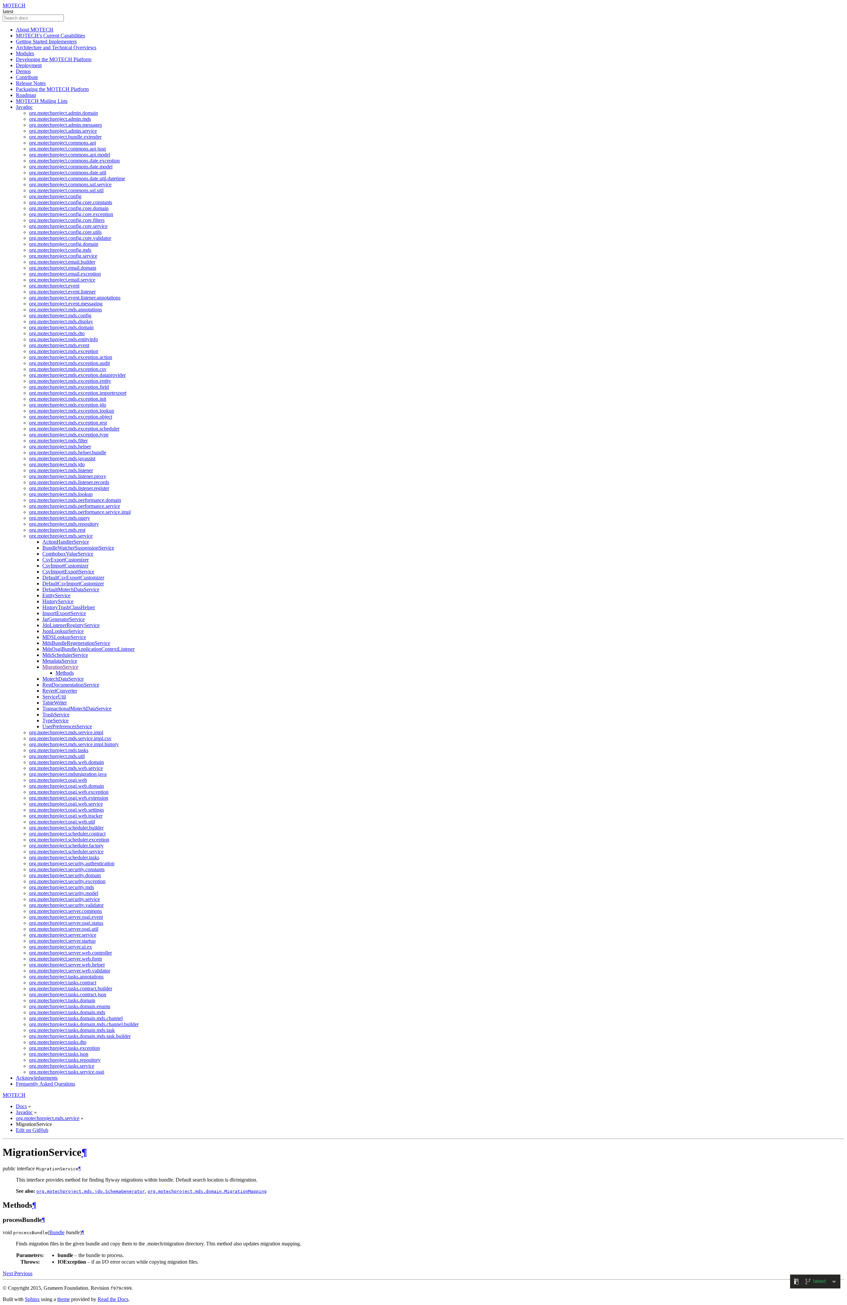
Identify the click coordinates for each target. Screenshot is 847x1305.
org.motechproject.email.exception (65, 274)
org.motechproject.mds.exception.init (67, 399)
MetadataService (59, 661)
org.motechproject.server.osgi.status (66, 923)
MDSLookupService (64, 637)
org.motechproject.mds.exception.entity (70, 381)
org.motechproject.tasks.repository (65, 1060)
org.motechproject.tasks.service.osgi (66, 1072)
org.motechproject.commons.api (62, 143)
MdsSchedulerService (65, 655)
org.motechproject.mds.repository (64, 524)
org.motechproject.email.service (62, 280)
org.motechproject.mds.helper (60, 446)
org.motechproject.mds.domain (61, 327)
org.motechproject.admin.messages (65, 125)
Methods (65, 673)
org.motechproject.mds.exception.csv (68, 369)
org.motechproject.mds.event (59, 345)
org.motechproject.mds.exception (63, 351)
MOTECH (14, 5)
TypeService (55, 720)
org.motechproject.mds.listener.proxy (67, 476)
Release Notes (31, 83)
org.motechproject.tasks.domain (62, 1000)
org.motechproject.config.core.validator (70, 238)
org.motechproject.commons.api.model (69, 155)
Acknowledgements (37, 1078)
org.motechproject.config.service (63, 256)
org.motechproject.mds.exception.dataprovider (77, 375)
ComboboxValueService (67, 554)
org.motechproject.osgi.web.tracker (66, 816)
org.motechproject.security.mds (61, 887)
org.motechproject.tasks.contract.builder (70, 988)
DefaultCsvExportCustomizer (73, 577)
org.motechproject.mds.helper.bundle (67, 452)
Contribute (27, 77)
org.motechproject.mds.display (61, 321)
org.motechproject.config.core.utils (65, 232)
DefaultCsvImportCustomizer (73, 583)
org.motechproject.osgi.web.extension (68, 798)
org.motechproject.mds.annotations (65, 309)
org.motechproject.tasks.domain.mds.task (72, 1030)
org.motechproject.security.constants (67, 869)
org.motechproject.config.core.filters (67, 220)
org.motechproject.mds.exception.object (70, 417)
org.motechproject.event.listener (62, 291)
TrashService (55, 714)
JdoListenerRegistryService (71, 625)
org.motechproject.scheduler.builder (66, 828)
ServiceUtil (54, 696)
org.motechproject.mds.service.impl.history (74, 744)
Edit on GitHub (32, 1130)
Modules (25, 53)
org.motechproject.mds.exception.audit (69, 363)
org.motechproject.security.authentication (71, 863)
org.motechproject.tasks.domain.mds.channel (76, 1018)
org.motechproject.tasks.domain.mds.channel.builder (84, 1024)
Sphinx (32, 1299)
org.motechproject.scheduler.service (66, 851)
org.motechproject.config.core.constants (70, 202)
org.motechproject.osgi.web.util (62, 822)
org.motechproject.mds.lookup (61, 494)
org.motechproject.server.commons (65, 911)
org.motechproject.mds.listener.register (69, 488)
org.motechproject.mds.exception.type (69, 434)
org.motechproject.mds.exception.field (69, 387)
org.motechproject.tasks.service (61, 1066)
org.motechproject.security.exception (67, 881)
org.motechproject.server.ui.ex (60, 947)
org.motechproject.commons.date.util (67, 172)
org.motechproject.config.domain (63, 244)
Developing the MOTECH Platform (53, 59)
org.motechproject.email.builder (62, 262)
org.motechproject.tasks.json (58, 1054)
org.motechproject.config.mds (60, 250)
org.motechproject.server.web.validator (69, 970)
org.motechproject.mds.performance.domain (75, 500)
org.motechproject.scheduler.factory (66, 845)
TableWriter (54, 702)
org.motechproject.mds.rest (57, 530)
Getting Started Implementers (46, 41)
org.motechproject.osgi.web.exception (69, 792)
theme (63, 1299)
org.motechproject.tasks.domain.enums (69, 1006)
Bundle (57, 1232)
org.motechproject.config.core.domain (69, 208)
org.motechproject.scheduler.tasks (64, 857)
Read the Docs (113, 1299)
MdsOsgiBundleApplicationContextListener (88, 649)
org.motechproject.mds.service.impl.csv (70, 738)
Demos (23, 71)
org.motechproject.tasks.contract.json (67, 994)
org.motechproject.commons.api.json (67, 149)
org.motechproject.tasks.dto (57, 1042)
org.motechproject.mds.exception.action (70, 357)
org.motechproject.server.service (62, 935)
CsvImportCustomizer (65, 565)
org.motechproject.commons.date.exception (74, 160)
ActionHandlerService (65, 542)
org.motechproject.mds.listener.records (69, 482)
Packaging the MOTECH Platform (52, 89)
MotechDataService (63, 679)
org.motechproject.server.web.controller (70, 953)
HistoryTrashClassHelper (68, 607)
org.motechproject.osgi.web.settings (66, 810)
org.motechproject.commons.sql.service (70, 184)
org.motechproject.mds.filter (58, 440)
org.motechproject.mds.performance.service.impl (80, 512)
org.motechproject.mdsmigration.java (68, 774)
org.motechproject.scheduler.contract (67, 833)
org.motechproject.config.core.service (68, 226)
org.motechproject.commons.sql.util (66, 190)
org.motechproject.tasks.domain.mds (67, 1012)
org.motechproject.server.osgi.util (63, 929)
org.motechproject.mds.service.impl (66, 732)
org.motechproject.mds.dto (57, 333)
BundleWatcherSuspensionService (78, 548)
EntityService (56, 595)
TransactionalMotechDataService (76, 708)
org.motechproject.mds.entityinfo (63, 339)
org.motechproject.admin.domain (63, 113)
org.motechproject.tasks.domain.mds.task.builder (80, 1036)
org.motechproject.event (54, 286)
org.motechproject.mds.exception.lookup (71, 411)
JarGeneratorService (63, 619)
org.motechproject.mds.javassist (62, 458)
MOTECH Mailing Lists (41, 101)
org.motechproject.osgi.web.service (66, 804)
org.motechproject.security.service (64, 899)
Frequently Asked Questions (45, 1084)
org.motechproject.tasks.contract (62, 982)
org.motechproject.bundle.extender (65, 137)
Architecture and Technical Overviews (56, 47)
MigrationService (60, 667)
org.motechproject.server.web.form (65, 959)
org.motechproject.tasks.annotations (66, 976)
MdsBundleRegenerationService (76, 643)
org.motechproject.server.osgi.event (66, 917)
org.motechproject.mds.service (61, 536)
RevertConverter (59, 691)
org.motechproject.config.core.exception (71, 214)
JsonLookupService (63, 631)
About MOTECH (34, 29)
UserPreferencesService (67, 726)
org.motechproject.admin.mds (60, 119)
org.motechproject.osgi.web (58, 780)
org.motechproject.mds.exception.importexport (77, 393)
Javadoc (24, 107)
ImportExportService (64, 613)
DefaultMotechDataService (70, 589)
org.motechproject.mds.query (59, 518)
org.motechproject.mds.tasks (58, 750)
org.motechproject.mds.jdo (57, 464)
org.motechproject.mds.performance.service (74, 506)
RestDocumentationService (70, 685)
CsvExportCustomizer (65, 559)
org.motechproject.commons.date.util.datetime (77, 178)
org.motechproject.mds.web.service (66, 768)
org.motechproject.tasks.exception (64, 1048)
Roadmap (26, 95)
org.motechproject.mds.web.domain (66, 762)
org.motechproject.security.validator (66, 905)
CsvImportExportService (68, 571)
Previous (23, 1273)
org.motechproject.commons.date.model (70, 166)
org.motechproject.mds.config (60, 315)
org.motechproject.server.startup (62, 941)
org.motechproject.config (55, 196)
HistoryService (57, 601)
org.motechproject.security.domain (65, 875)
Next (8, 1273)
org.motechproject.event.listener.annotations (74, 297)
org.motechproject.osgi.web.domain (66, 786)
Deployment (29, 65)
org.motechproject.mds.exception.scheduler (74, 428)
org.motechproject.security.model (63, 893)
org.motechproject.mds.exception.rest (68, 423)
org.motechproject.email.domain (62, 268)
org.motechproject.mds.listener (61, 470)
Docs (21, 1106)
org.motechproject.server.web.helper (67, 965)
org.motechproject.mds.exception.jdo (67, 405)
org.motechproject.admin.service (63, 131)
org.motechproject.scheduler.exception (69, 839)
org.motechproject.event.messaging (66, 303)
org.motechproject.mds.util (57, 756)
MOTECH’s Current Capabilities (50, 35)
